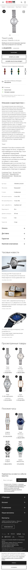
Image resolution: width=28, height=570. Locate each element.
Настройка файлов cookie (8, 546)
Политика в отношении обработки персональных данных (13, 540)
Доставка (5, 233)
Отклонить (14, 567)
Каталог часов (10, 7)
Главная (3, 7)
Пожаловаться (8, 526)
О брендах (6, 497)
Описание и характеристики (13, 103)
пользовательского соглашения (15, 485)
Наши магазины (8, 513)
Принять (14, 562)
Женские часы (17, 176)
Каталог (5, 502)
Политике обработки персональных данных (13, 490)
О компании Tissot (7, 172)
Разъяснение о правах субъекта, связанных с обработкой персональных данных (12, 543)
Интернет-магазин (9, 92)
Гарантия (5, 238)
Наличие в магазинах (10, 244)
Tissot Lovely (5, 174)
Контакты (5, 518)
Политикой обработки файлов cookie (12, 557)
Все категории (5, 177)
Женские (25, 7)
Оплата (4, 228)
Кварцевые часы (14, 174)
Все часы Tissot (17, 172)
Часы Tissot (18, 7)
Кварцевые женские (7, 176)
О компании (6, 507)
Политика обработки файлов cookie (10, 545)
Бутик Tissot (7, 89)
